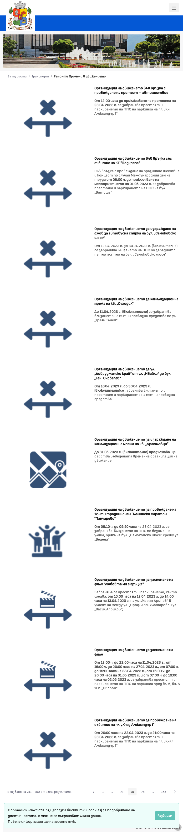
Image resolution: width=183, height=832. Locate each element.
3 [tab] (150, 61)
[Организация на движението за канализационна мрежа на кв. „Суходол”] (48, 329)
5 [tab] (159, 61)
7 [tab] (169, 61)
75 (134, 792)
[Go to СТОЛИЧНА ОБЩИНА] (20, 15)
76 (144, 792)
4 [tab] (154, 61)
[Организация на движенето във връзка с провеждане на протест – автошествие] (48, 118)
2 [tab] (145, 61)
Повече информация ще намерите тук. (42, 821)
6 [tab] (164, 61)
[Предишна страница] (93, 791)
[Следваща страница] (175, 791)
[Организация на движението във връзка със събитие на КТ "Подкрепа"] (48, 188)
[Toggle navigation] (174, 8)
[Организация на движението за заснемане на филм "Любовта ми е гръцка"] (48, 609)
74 (123, 792)
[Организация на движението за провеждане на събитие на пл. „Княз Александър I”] (48, 750)
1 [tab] (140, 61)
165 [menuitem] (165, 792)
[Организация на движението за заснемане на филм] (48, 680)
